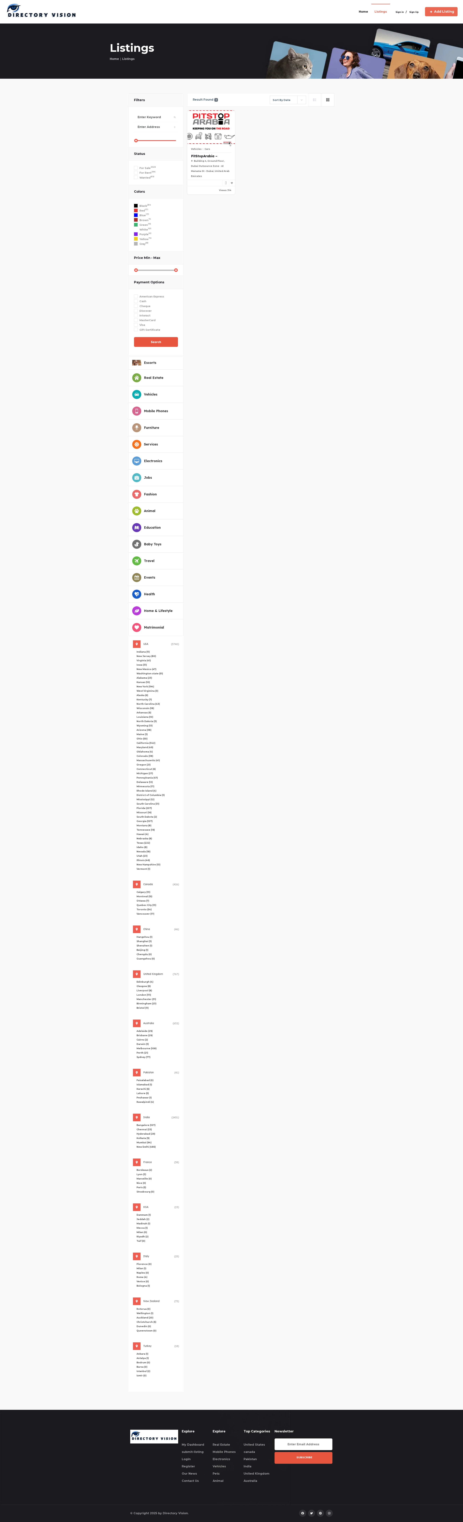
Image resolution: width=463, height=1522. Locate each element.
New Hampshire (148, 864)
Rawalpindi (145, 1102)
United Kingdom (256, 1473)
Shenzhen (144, 945)
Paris (141, 1187)
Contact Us (190, 1481)
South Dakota (147, 816)
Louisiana (145, 717)
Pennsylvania (147, 777)
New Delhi (146, 1146)
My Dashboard (193, 1444)
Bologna (143, 1285)
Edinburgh (145, 981)
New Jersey (146, 656)
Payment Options (149, 282)
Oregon (144, 764)
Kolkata (143, 1138)
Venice (143, 1281)
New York (145, 686)
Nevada (143, 851)
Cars (207, 149)
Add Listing (444, 12)
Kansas (143, 682)
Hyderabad (146, 1133)
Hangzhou (144, 937)
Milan (142, 1232)
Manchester (146, 999)
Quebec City (146, 905)
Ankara (142, 1353)
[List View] (314, 99)
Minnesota (145, 786)
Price (147, 258)
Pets (216, 1473)
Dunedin (144, 1326)
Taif (141, 1241)
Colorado (145, 756)
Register (188, 1466)
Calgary (143, 892)
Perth (142, 1052)
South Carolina (148, 803)
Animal (218, 1481)
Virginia (144, 660)
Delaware (145, 782)
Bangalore (146, 1125)
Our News (189, 1473)
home (363, 11)
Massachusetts (148, 760)
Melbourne (147, 1048)
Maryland (145, 747)
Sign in (400, 12)
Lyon (141, 1174)
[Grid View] (327, 99)
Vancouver (145, 913)
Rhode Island (146, 790)
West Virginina (147, 691)
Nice (141, 1183)
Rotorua (143, 1309)
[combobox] (288, 100)
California (146, 743)
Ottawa (143, 900)
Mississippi (145, 799)
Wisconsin (145, 708)
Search (156, 342)
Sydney (143, 1057)
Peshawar (144, 1097)
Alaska (142, 695)
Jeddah (143, 1219)
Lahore (143, 1093)
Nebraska (144, 838)
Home (114, 59)
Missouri (144, 812)
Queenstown (146, 1330)
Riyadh (142, 1236)
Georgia (145, 821)
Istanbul (143, 1371)
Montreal (144, 896)
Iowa (142, 664)
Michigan (145, 773)
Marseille (144, 1178)
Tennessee (146, 829)
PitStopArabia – (204, 156)
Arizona (144, 730)
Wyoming (145, 725)
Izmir (141, 1375)
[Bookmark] (232, 183)
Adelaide (145, 1031)
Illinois (143, 860)
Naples (143, 1272)
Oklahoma (145, 751)
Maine (142, 734)
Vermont (143, 869)
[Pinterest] (320, 1513)
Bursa (142, 1366)
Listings (381, 11)
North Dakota (147, 721)
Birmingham (146, 1003)
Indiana (143, 651)
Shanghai (144, 941)
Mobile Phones (224, 1452)
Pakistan (250, 1459)
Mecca (142, 1228)
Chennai (144, 1129)
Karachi (143, 1089)
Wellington (145, 1313)
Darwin (143, 1044)
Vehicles (196, 149)
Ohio (142, 738)
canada (249, 1452)
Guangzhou (146, 958)
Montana (144, 825)
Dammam (144, 1215)
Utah (142, 856)
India (247, 1466)
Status (139, 154)
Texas (143, 843)
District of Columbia (151, 795)
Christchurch (146, 1322)
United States (254, 1444)
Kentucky (144, 699)
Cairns (142, 1039)
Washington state (150, 673)
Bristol (143, 1008)
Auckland (145, 1317)
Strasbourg (145, 1191)
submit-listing (193, 1452)
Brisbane (145, 1035)
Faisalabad (145, 1080)
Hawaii (142, 834)
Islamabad (144, 1084)
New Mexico (146, 669)
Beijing (142, 950)
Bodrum (143, 1362)
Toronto (144, 909)
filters (139, 100)
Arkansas (144, 712)
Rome (142, 1277)
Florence (144, 1264)
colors (139, 192)
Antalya (143, 1358)
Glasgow (144, 986)
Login (186, 1459)
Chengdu (144, 954)
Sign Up (414, 12)
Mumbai (144, 1142)
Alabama (144, 678)
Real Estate (221, 1444)
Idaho (142, 847)
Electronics (221, 1459)
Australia (250, 1481)
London (144, 994)
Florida (144, 808)
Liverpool (144, 990)
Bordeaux (144, 1170)
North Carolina (148, 704)
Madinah (143, 1223)
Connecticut (146, 769)
